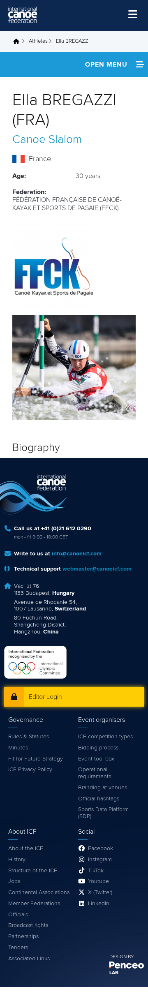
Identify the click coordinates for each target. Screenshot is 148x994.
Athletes (38, 41)
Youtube (98, 881)
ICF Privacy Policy (30, 769)
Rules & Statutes (28, 737)
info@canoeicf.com (77, 554)
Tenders (18, 947)
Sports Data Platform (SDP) (103, 813)
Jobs (14, 881)
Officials (18, 915)
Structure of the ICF (32, 871)
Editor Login (45, 696)
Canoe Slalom (47, 140)
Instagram (100, 859)
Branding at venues (102, 788)
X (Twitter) (100, 892)
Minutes (18, 748)
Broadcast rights (28, 925)
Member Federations (34, 903)
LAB (113, 973)
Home (18, 41)
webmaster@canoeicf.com (97, 569)
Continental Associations (38, 892)
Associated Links (29, 959)
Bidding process (98, 748)
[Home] (22, 15)
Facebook (100, 848)
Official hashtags (98, 799)
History (16, 859)
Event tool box (96, 759)
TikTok (96, 871)
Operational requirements (94, 773)
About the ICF (25, 848)
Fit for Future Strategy (35, 759)
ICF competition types (105, 737)
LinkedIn (98, 903)
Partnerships (23, 936)
